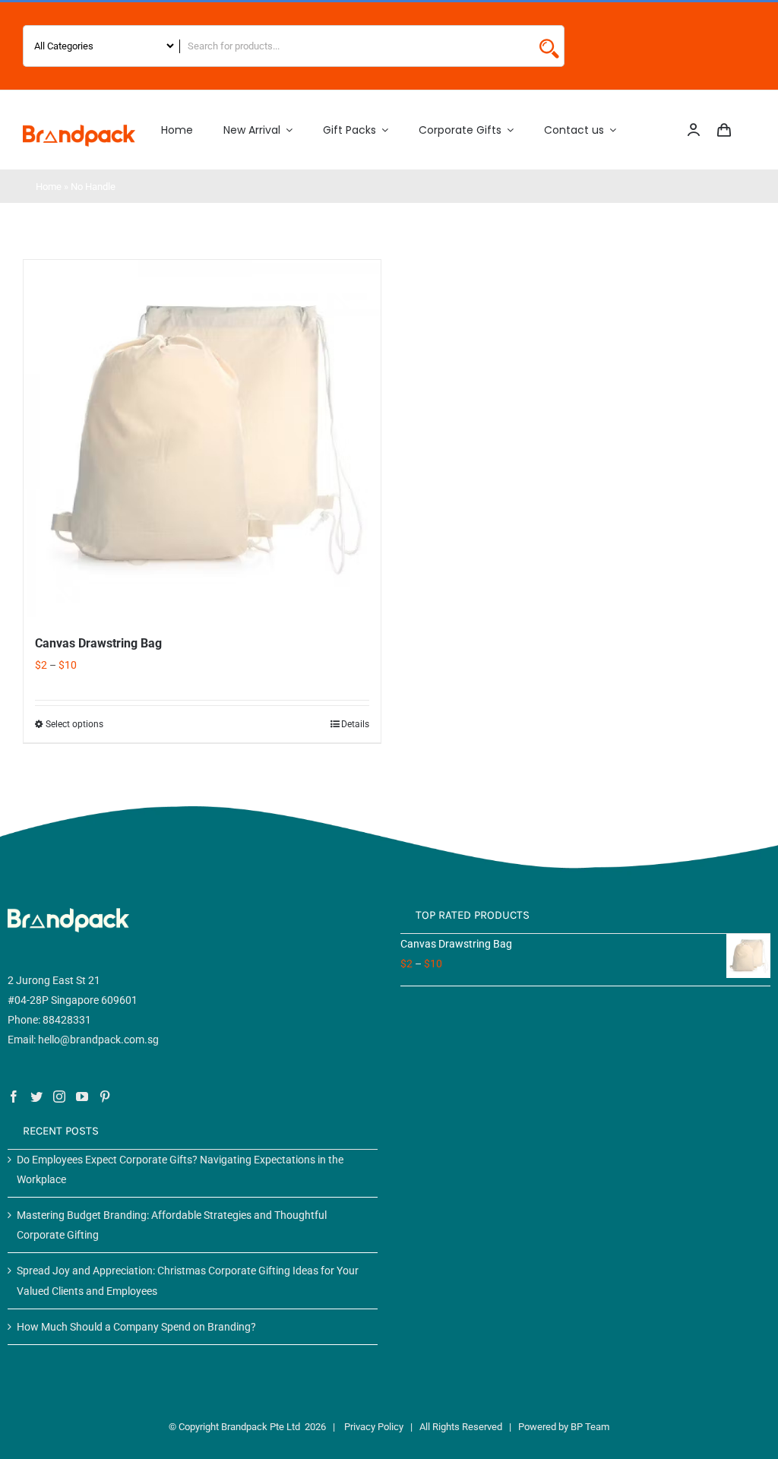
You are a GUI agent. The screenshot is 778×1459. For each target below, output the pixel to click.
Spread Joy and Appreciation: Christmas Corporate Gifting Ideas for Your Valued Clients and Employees (188, 1280)
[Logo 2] (79, 130)
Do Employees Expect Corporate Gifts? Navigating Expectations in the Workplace (180, 1169)
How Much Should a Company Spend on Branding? (136, 1327)
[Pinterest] (105, 1096)
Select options (74, 724)
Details (355, 724)
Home (49, 186)
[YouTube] (82, 1096)
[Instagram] (59, 1096)
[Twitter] (36, 1096)
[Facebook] (14, 1096)
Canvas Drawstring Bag (98, 643)
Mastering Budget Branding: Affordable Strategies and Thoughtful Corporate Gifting (172, 1225)
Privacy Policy (373, 1426)
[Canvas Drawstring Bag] (202, 438)
